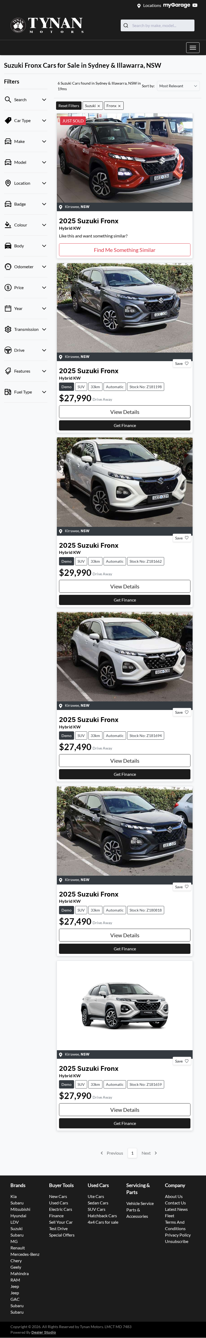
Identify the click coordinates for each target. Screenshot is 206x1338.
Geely (15, 1266)
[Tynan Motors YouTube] (196, 5)
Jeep (14, 1286)
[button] (193, 47)
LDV (14, 1221)
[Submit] (126, 25)
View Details (124, 412)
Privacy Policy (178, 1234)
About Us (174, 1196)
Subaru (17, 1202)
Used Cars (58, 1202)
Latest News (176, 1209)
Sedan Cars (98, 1202)
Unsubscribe (176, 1241)
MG (14, 1241)
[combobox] (157, 25)
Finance (56, 1215)
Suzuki (16, 1228)
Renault (17, 1247)
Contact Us (175, 1202)
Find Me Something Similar (125, 250)
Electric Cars (60, 1209)
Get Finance (125, 425)
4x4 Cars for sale (103, 1221)
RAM (15, 1279)
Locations (152, 5)
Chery (16, 1260)
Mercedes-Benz (24, 1254)
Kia (13, 1196)
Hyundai (18, 1215)
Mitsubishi (20, 1209)
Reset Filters (68, 105)
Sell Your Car (61, 1221)
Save (179, 363)
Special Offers (62, 1234)
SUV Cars (96, 1209)
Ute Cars (96, 1196)
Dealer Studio (43, 1333)
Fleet (169, 1215)
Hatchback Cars (102, 1215)
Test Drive (58, 1228)
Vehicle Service (140, 1203)
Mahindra (19, 1273)
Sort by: (148, 86)
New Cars (58, 1196)
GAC (15, 1299)
